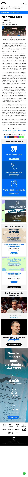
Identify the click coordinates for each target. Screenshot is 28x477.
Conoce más (13, 417)
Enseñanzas (4, 8)
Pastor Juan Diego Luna (14, 340)
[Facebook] (6, 137)
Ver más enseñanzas (14, 344)
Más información (14, 253)
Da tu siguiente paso (14, 158)
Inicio (2, 7)
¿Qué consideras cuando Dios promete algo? (14, 337)
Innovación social (15, 8)
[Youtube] (15, 442)
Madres (14, 130)
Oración (8, 7)
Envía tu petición (14, 175)
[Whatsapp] (21, 137)
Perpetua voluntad (14, 315)
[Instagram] (16, 137)
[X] (11, 137)
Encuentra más (14, 193)
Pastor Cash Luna (14, 317)
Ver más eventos (14, 287)
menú (24, 3)
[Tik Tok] (17, 442)
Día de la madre (7, 130)
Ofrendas (14, 7)
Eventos (21, 7)
